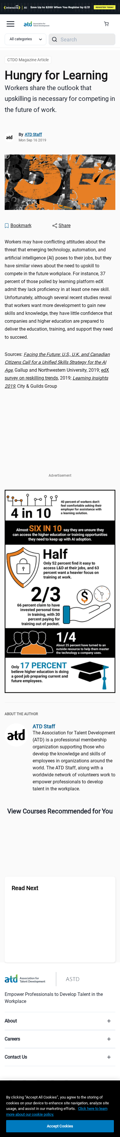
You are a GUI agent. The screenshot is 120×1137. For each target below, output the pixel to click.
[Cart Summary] (108, 24)
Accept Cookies (60, 1126)
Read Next (25, 888)
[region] (60, 1108)
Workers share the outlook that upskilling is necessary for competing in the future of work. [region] (60, 98)
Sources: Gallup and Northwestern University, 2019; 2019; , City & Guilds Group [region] (57, 370)
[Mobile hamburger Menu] (10, 24)
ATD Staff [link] (33, 134)
